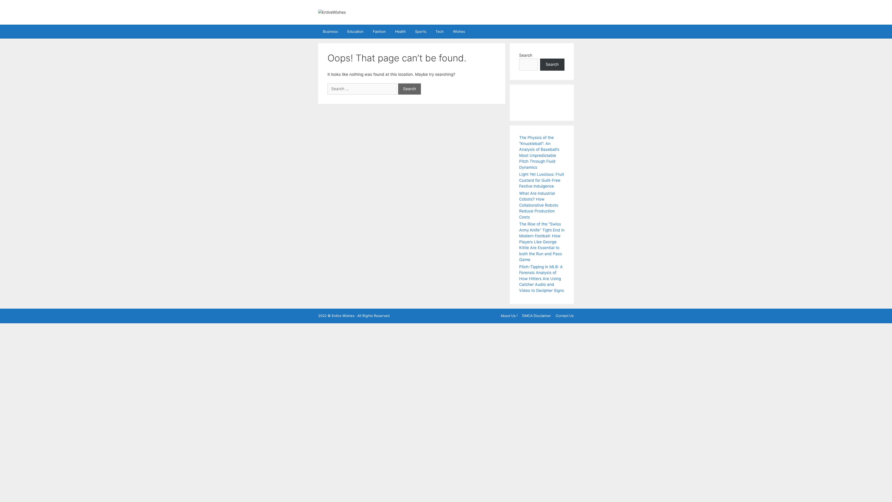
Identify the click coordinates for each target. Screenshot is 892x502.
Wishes (459, 31)
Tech (440, 31)
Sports (420, 31)
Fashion (379, 31)
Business (330, 31)
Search (525, 55)
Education (355, 31)
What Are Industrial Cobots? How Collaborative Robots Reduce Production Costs (538, 205)
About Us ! (509, 316)
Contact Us (565, 316)
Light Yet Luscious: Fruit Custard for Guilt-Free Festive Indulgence (541, 180)
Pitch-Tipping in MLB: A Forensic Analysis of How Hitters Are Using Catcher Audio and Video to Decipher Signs (541, 278)
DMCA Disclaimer (536, 316)
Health (400, 31)
